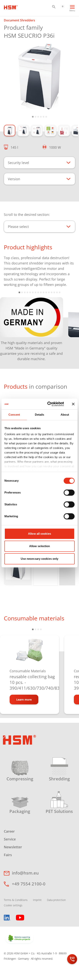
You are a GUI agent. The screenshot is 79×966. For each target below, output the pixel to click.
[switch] (69, 493)
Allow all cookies (39, 533)
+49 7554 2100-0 (28, 884)
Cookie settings (13, 905)
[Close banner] (73, 404)
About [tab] (65, 414)
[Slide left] (8, 326)
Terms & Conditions (16, 900)
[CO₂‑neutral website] (19, 938)
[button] (54, 7)
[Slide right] (70, 326)
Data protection (56, 900)
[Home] (11, 7)
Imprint (37, 900)
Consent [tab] (14, 414)
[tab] (39, 76)
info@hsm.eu (25, 873)
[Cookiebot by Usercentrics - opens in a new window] (48, 403)
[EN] (62, 6)
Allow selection (39, 546)
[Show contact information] (72, 959)
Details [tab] (39, 414)
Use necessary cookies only (39, 558)
